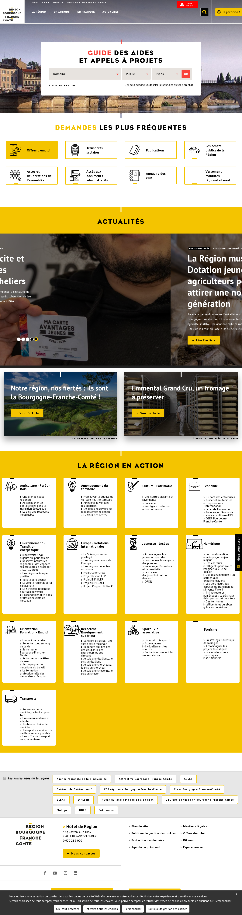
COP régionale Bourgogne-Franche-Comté (133, 789)
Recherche (58, 2)
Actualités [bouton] (110, 11)
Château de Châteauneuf (74, 789)
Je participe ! (231, 12)
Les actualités (29, 248)
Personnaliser (132, 909)
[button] (85, 74)
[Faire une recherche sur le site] (204, 12)
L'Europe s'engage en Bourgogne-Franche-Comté (200, 799)
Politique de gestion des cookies (153, 833)
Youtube (55, 873)
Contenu (45, 2)
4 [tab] (32, 339)
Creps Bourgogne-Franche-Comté (197, 789)
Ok (186, 74)
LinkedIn (75, 873)
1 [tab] (19, 339)
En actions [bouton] (62, 11)
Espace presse (193, 847)
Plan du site (139, 826)
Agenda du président (145, 847)
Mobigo (62, 810)
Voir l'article (29, 413)
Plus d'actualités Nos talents (95, 438)
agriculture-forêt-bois (60, 248)
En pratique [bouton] (86, 11)
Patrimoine (106, 810)
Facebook (45, 873)
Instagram (65, 873)
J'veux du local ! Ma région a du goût (128, 799)
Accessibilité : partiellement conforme (86, 2)
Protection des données (147, 840)
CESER (188, 779)
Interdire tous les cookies (102, 909)
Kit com (188, 840)
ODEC (82, 810)
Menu (35, 2)
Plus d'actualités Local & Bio (216, 438)
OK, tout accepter (67, 909)
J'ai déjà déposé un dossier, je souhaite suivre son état (159, 85)
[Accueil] (12, 11)
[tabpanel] (121, 300)
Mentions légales (195, 826)
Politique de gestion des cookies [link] (167, 909)
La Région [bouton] (39, 11)
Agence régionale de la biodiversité (82, 779)
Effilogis (84, 799)
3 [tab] (27, 339)
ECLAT (61, 799)
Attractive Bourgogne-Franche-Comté (145, 779)
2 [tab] (23, 339)
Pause (36, 339)
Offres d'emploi (194, 833)
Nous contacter (238, 549)
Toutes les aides (63, 85)
